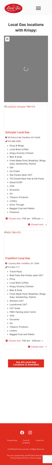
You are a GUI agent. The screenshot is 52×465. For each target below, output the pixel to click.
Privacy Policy (12, 440)
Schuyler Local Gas (17, 132)
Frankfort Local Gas (17, 258)
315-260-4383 (14, 141)
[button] (26, 218)
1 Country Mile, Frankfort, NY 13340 (23, 263)
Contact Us (40, 440)
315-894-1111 (13, 267)
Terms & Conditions (26, 441)
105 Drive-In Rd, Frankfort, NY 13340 (23, 137)
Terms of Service (30, 458)
